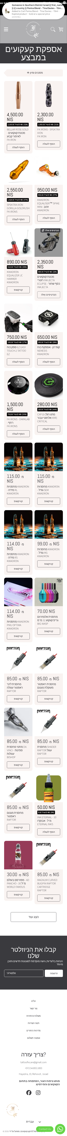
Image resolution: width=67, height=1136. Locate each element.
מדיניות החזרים (33, 1030)
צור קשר (33, 1008)
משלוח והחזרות (33, 1016)
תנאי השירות (33, 1023)
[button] (6, 29)
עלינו (33, 1001)
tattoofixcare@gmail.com (33, 1062)
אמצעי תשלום (33, 1038)
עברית (30, 1122)
